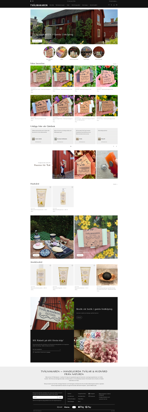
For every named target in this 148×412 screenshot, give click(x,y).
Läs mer (48, 352)
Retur (79, 401)
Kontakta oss (71, 396)
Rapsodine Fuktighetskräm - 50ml (39, 209)
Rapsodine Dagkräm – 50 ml (59, 287)
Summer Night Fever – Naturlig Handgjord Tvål (63, 119)
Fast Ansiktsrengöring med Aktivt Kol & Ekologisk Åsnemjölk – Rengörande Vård (106, 288)
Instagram (92, 393)
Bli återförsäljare (71, 398)
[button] (60, 5)
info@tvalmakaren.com (104, 397)
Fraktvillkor (80, 398)
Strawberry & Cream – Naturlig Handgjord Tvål (40, 90)
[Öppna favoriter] (109, 5)
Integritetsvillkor (82, 393)
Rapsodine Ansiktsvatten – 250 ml (39, 287)
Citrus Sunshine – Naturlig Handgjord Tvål (62, 89)
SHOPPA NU (36, 255)
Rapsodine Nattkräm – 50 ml (81, 287)
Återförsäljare (71, 401)
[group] (49, 53)
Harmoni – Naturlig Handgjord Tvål (105, 89)
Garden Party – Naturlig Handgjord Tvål (106, 118)
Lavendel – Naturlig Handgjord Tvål (83, 89)
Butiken (69, 393)
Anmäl (60, 397)
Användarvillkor (81, 396)
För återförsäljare (112, 1)
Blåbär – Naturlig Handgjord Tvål (38, 118)
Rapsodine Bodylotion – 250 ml (60, 209)
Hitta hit (79, 317)
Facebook (92, 396)
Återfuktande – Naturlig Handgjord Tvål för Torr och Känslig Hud (85, 119)
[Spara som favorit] (50, 67)
